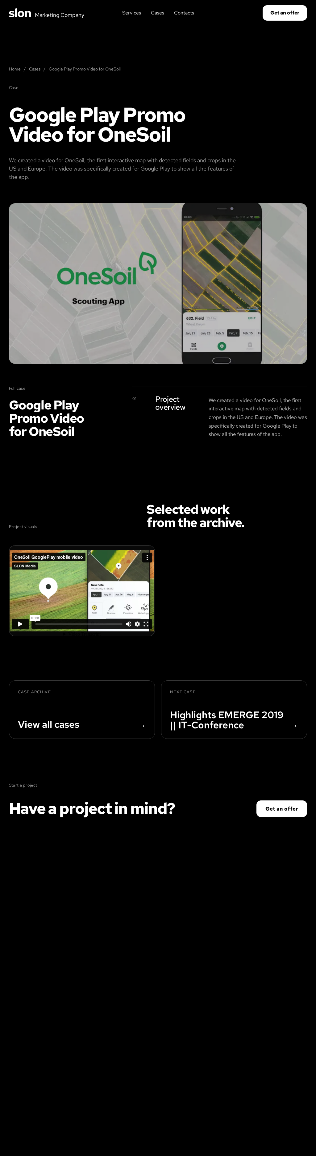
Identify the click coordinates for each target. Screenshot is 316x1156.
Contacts (184, 13)
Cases (157, 13)
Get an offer (284, 13)
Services (131, 13)
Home (15, 69)
